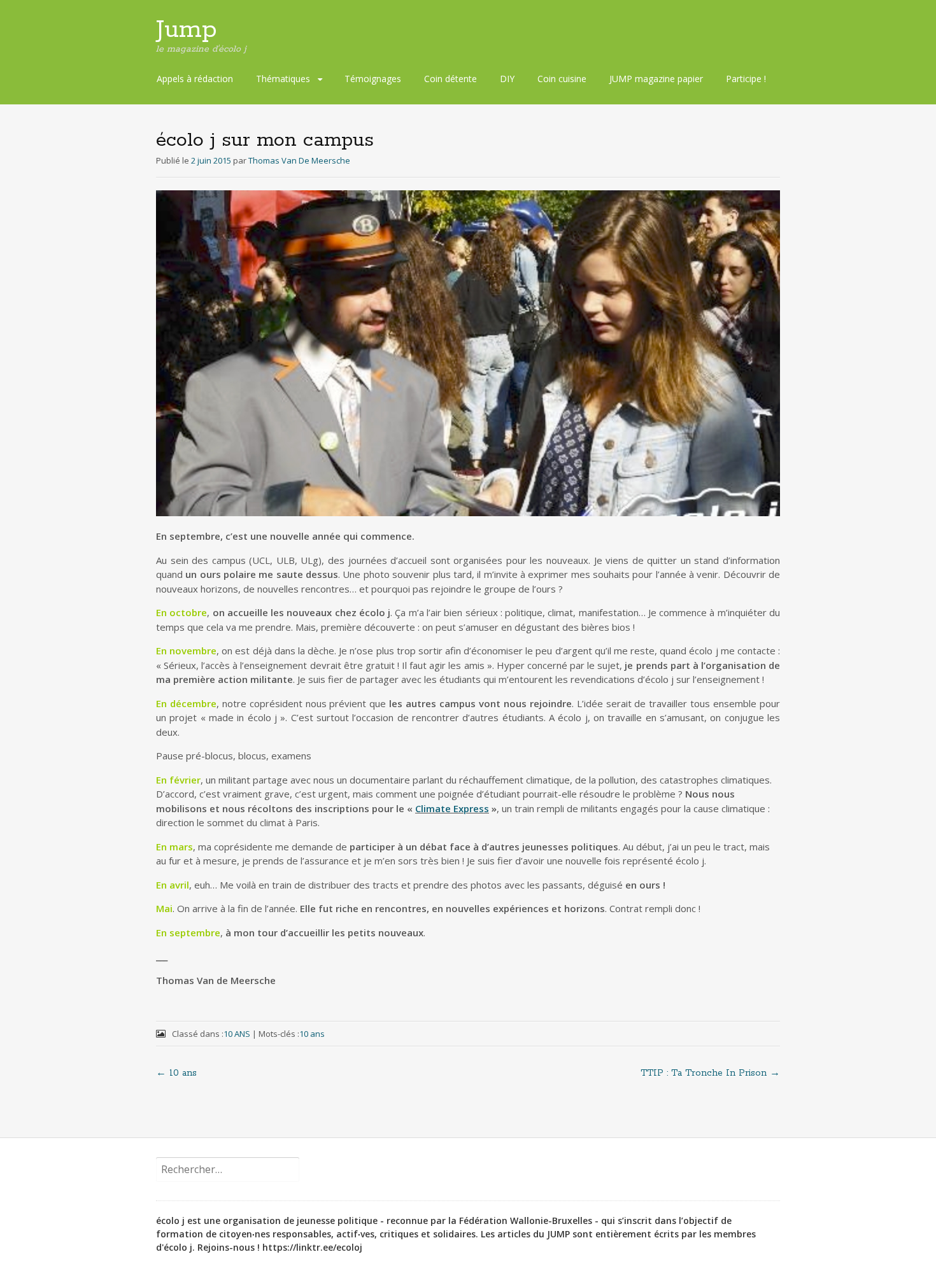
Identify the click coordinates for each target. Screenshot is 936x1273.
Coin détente (450, 79)
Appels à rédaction (195, 79)
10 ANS (236, 1033)
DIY (507, 79)
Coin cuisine (561, 79)
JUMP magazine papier (656, 79)
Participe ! (746, 79)
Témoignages (372, 79)
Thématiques (283, 79)
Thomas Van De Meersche (299, 160)
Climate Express (452, 808)
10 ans (312, 1033)
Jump (186, 30)
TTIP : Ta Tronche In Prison (710, 1073)
